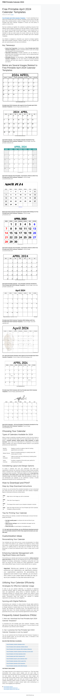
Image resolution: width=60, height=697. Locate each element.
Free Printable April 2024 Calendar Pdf (16, 656)
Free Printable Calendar (8, 686)
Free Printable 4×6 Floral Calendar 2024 (16, 653)
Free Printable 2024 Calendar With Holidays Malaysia (19, 649)
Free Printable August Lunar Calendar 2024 (17, 658)
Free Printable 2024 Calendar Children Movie (17, 646)
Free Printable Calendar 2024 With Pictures (17, 665)
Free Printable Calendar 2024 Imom (11, 687)
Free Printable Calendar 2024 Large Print (16, 661)
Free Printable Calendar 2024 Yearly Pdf (11, 689)
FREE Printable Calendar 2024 (13, 2)
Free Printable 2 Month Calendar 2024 (16, 644)
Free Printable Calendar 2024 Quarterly (16, 663)
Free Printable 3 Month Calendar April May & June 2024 (20, 651)
